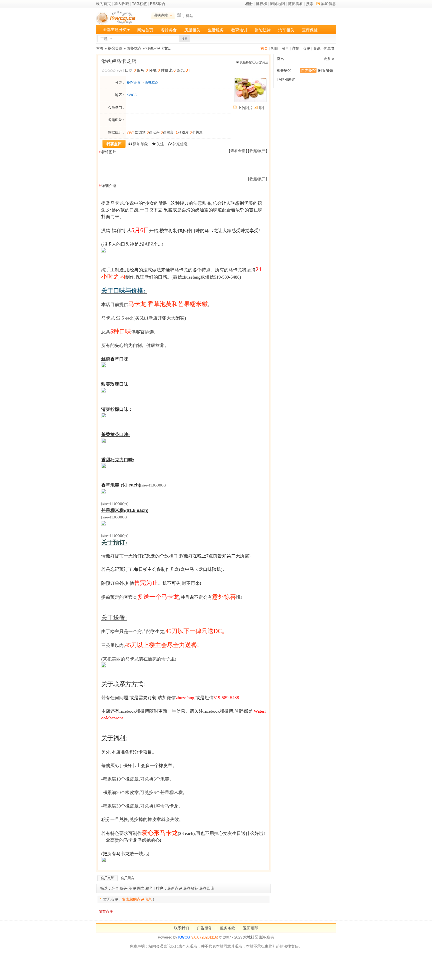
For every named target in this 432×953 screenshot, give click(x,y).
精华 (149, 888)
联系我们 (181, 928)
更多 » (329, 58)
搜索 (310, 3)
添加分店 (262, 62)
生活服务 (216, 30)
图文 (140, 888)
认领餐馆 (246, 62)
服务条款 (227, 928)
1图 (261, 108)
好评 (124, 888)
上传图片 (245, 108)
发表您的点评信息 (137, 899)
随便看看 (295, 3)
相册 (249, 3)
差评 (132, 888)
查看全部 (238, 151)
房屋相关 (192, 30)
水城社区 (250, 937)
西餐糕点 (134, 48)
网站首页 (145, 30)
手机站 (187, 15)
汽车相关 (286, 30)
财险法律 (263, 30)
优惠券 (329, 48)
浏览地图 (277, 3)
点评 (306, 48)
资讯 (316, 48)
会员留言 (127, 878)
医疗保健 (310, 30)
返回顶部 (250, 928)
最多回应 (206, 888)
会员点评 (107, 878)
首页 (264, 48)
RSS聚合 (157, 3)
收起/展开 (258, 151)
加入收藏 (121, 3)
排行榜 (261, 3)
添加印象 (140, 144)
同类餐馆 (308, 70)
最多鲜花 (190, 888)
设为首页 (103, 3)
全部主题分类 (115, 29)
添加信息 (328, 3)
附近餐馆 (325, 70)
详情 (296, 48)
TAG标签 (139, 3)
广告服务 (204, 928)
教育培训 (239, 30)
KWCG (131, 95)
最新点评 (174, 888)
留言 (285, 48)
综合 (115, 888)
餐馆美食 (169, 30)
